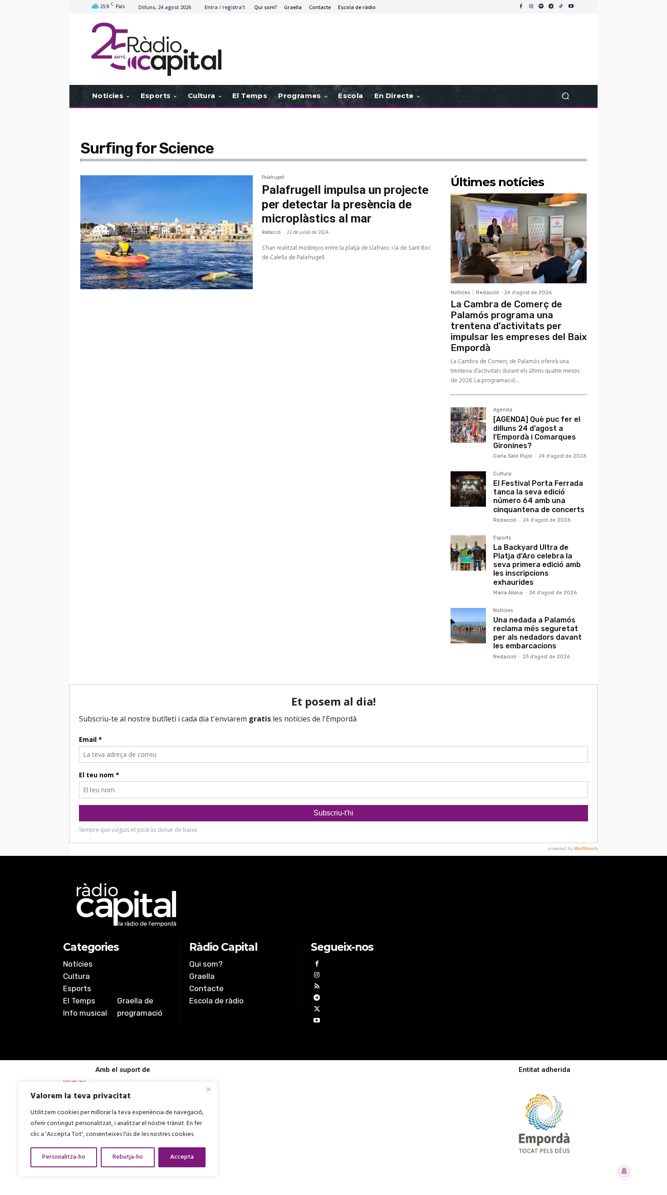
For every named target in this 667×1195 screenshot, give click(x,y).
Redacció (271, 232)
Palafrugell (273, 178)
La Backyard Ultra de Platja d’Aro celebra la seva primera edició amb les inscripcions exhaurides (537, 565)
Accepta (182, 1157)
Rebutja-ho (128, 1157)
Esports (502, 538)
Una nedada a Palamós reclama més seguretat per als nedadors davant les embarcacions (537, 633)
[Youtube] (571, 7)
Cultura (502, 474)
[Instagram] (531, 7)
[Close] (208, 1089)
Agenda (502, 410)
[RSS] (316, 987)
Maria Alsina (508, 593)
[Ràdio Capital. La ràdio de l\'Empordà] (156, 49)
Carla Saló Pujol (512, 456)
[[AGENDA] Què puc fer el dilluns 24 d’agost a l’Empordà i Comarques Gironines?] (468, 425)
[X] (316, 1010)
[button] (565, 96)
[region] (118, 1129)
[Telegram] (551, 7)
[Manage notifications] (624, 1171)
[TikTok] (561, 7)
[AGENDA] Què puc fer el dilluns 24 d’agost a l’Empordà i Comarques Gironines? (536, 432)
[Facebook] (521, 7)
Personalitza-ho (63, 1157)
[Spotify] (541, 7)
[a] (241, 905)
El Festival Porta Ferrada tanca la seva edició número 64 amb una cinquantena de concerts (538, 496)
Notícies (460, 292)
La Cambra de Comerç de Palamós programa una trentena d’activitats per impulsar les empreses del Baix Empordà (519, 326)
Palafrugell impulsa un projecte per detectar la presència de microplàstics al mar (345, 204)
